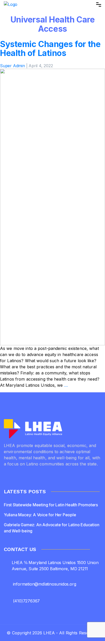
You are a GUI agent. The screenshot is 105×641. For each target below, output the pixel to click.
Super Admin (12, 65)
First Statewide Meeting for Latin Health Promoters (51, 504)
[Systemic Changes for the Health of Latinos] (52, 206)
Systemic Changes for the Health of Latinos (50, 48)
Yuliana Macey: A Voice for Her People (40, 514)
